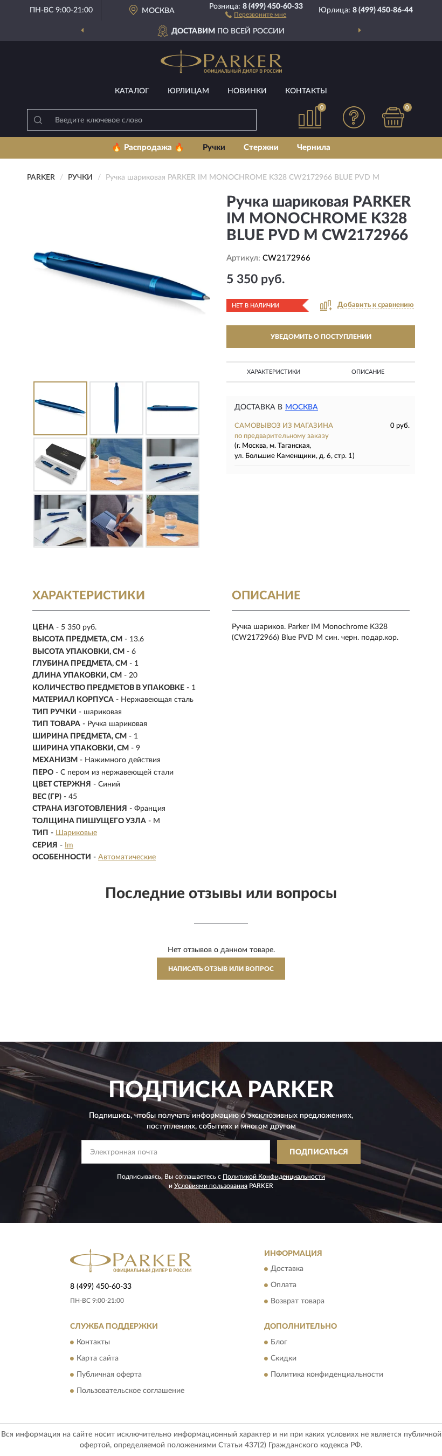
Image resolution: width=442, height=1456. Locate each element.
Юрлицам (188, 91)
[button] (255, 14)
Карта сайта (98, 1358)
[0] (393, 117)
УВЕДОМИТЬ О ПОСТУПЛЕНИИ (321, 336)
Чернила (313, 147)
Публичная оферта (109, 1374)
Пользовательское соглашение (130, 1391)
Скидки (283, 1358)
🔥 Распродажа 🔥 (148, 147)
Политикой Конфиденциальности (274, 1176)
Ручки (214, 147)
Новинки (247, 91)
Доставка (287, 1269)
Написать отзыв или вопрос (221, 969)
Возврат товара (297, 1301)
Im (69, 845)
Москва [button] (301, 407)
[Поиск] (38, 120)
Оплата (283, 1285)
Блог (279, 1342)
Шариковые (76, 833)
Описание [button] (367, 372)
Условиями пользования (210, 1185)
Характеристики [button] (273, 372)
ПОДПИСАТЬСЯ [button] (318, 1152)
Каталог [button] (132, 91)
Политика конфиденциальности (327, 1374)
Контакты (306, 91)
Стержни (261, 147)
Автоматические (127, 857)
